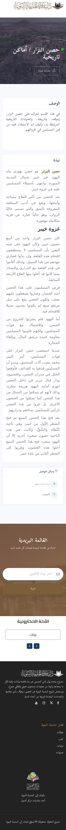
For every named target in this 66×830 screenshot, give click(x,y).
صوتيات (59, 752)
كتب (61, 739)
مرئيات (60, 746)
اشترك (33, 589)
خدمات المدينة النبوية (50, 18)
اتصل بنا (59, 27)
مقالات (60, 732)
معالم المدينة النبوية (51, 10)
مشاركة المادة (45, 71)
